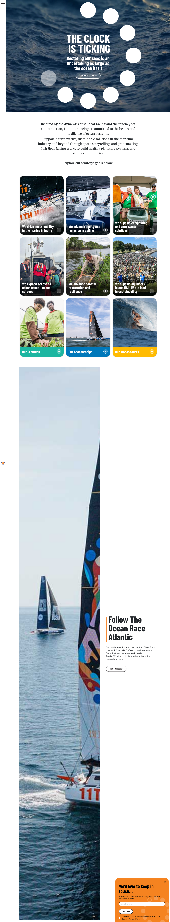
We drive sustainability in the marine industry (42, 229)
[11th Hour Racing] (3, 463)
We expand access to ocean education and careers (42, 289)
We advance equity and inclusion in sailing (88, 229)
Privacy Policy (134, 919)
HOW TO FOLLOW (116, 669)
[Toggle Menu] (3, 3)
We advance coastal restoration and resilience (88, 289)
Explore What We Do (88, 75)
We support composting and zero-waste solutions (135, 228)
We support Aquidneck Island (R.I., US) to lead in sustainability (135, 289)
